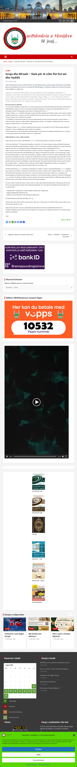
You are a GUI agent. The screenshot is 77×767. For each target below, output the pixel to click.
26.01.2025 (9, 81)
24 (6, 691)
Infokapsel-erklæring (31, 764)
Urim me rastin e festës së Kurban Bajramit (54, 669)
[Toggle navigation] (5, 57)
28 (24, 691)
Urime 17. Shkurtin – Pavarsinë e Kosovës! (58, 236)
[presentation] (69, 614)
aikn (15, 81)
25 (11, 691)
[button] (74, 735)
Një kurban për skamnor (35, 635)
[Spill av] (7, 456)
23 (34, 686)
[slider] (35, 456)
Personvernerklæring (44, 764)
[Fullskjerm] (66, 456)
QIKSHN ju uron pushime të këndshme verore (55, 662)
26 (15, 691)
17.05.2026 (8, 639)
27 (20, 691)
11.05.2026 (32, 639)
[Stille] (63, 456)
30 (34, 691)
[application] (37, 402)
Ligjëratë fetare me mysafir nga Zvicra (20, 234)
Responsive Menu (72, 21)
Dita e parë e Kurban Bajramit (49, 688)
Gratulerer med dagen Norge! (49, 675)
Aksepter (38, 749)
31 (6, 696)
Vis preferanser (38, 760)
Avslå (38, 755)
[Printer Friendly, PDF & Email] (65, 219)
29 (29, 691)
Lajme (8, 70)
